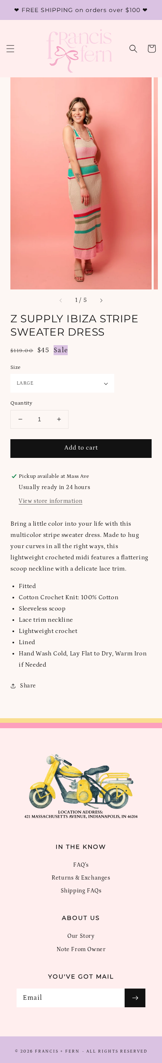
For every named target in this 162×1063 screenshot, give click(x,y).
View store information (50, 501)
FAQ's (81, 865)
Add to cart (81, 447)
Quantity (21, 403)
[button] (10, 49)
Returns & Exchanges (81, 878)
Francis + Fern (57, 1051)
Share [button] (28, 685)
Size (15, 367)
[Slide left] (61, 301)
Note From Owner (81, 949)
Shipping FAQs (81, 890)
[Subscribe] (135, 998)
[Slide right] (101, 301)
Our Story (80, 936)
